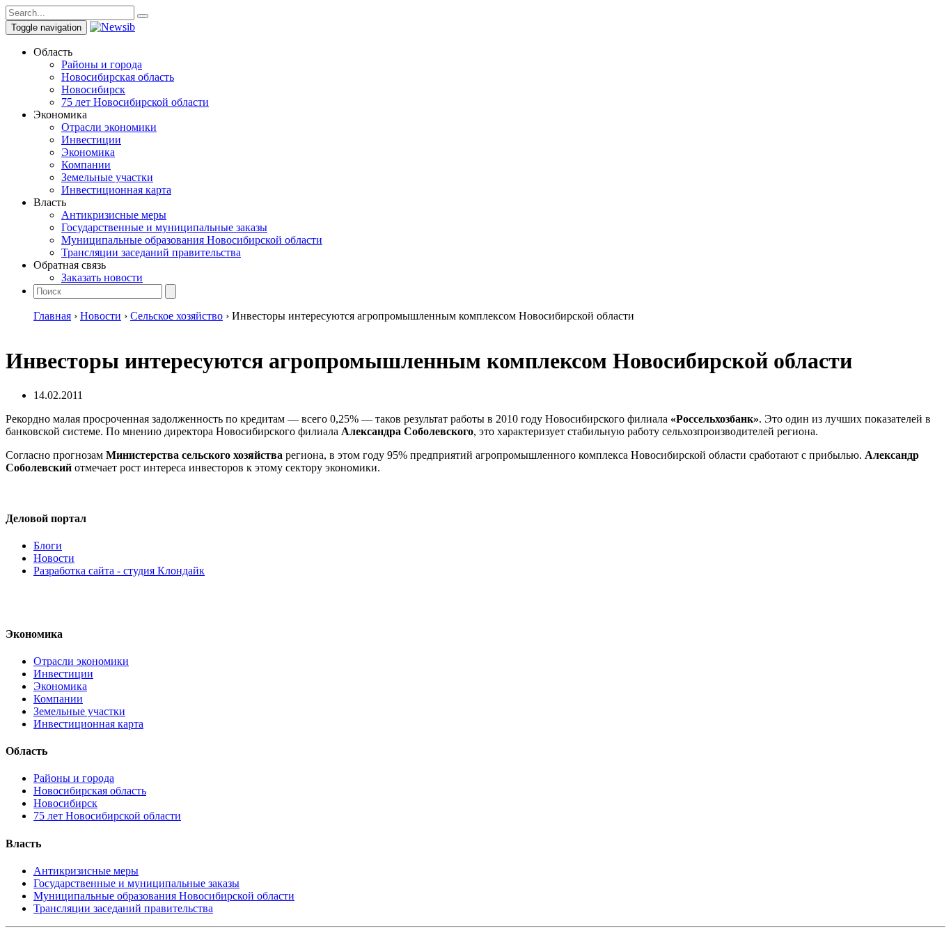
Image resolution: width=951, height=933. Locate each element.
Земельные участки (107, 177)
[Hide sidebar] (142, 16)
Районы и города (101, 64)
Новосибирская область (117, 77)
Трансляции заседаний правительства (151, 252)
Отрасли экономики (109, 127)
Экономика (88, 152)
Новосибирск (93, 89)
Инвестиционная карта (116, 190)
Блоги (47, 545)
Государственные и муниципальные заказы (164, 227)
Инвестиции (91, 140)
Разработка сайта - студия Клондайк (119, 571)
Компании (86, 165)
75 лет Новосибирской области (135, 102)
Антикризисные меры (113, 215)
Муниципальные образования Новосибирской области (191, 240)
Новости (53, 558)
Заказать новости (102, 277)
